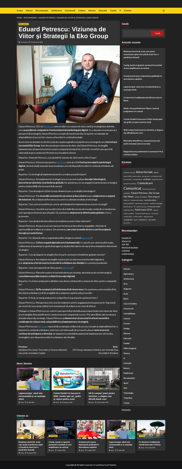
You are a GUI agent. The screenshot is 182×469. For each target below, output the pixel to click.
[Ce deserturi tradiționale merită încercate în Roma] (151, 429)
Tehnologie (128, 393)
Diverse (92, 11)
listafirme (127, 200)
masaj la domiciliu (129, 203)
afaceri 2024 (127, 176)
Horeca (127, 353)
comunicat (24, 42)
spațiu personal (148, 216)
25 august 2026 (31, 453)
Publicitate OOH (143, 209)
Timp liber (128, 398)
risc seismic (154, 213)
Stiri (125, 388)
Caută (125, 23)
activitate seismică (129, 172)
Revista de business (130, 247)
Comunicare (145, 183)
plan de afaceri (128, 206)
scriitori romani (138, 216)
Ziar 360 (125, 244)
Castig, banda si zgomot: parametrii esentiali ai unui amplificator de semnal (143, 66)
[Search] (163, 11)
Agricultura (129, 274)
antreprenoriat (137, 179)
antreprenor (146, 176)
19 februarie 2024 (37, 42)
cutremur (127, 193)
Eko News (128, 196)
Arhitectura (56, 11)
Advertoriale (144, 172)
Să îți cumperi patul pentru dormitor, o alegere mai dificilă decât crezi (102, 396)
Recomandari (42, 11)
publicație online (129, 210)
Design (127, 328)
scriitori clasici (128, 216)
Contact (127, 11)
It (120, 11)
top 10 (136, 220)
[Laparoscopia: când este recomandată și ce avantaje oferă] (33, 379)
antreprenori (128, 179)
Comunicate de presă (148, 189)
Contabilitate (129, 313)
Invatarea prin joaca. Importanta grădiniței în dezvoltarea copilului (143, 77)
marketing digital (150, 200)
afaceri (156, 172)
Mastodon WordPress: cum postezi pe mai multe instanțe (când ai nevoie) (142, 142)
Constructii (70, 11)
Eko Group (154, 193)
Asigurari (127, 289)
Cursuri (127, 323)
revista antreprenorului (142, 213)
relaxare (155, 210)
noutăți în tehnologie (156, 203)
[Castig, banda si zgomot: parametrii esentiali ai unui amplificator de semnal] (61, 429)
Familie (127, 343)
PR (134, 206)
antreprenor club (156, 176)
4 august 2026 (61, 450)
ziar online (152, 220)
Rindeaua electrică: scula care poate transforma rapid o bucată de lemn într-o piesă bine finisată (141, 54)
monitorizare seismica (142, 203)
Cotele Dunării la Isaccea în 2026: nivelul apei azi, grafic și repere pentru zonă (67, 396)
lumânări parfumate (136, 200)
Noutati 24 (126, 238)
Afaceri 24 (126, 241)
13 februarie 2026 (67, 402)
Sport (126, 383)
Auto (126, 294)
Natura (127, 368)
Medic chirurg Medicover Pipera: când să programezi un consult (141, 109)
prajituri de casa (141, 206)
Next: (95, 350)
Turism (113, 11)
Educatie (103, 11)
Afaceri (29, 11)
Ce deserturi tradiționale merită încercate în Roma (143, 99)
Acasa (20, 11)
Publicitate (128, 373)
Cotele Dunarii (128, 253)
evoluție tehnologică (140, 197)
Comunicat (132, 188)
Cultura (81, 11)
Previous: (43, 350)
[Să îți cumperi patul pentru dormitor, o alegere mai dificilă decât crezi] (103, 379)
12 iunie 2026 (151, 447)
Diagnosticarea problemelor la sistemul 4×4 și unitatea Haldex (143, 153)
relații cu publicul (129, 213)
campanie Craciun (157, 179)
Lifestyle (127, 363)
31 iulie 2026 (30, 402)
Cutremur (126, 250)
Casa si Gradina (130, 303)
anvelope (147, 179)
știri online (127, 223)
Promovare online (153, 207)
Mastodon (126, 409)
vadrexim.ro (143, 220)
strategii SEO (128, 220)
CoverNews (99, 465)
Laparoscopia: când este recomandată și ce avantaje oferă (32, 396)
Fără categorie (154, 197)
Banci (126, 299)
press (22, 402)
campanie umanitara (130, 183)
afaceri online (136, 176)
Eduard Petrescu (139, 193)
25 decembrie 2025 (102, 402)
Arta (126, 284)
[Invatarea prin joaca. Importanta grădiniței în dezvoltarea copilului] (91, 429)
